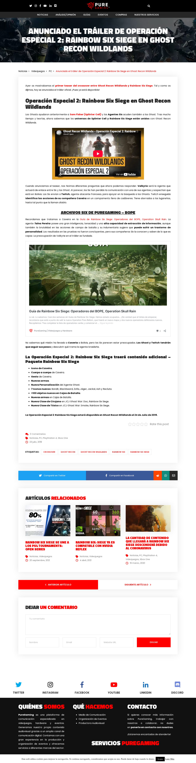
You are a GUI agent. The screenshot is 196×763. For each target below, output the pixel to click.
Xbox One (63, 438)
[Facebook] (42, 5)
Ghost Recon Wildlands (94, 452)
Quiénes (41, 706)
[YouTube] (46, 5)
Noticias (42, 14)
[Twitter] (32, 5)
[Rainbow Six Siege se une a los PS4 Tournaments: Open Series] (48, 520)
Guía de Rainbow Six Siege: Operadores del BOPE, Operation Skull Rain (123, 219)
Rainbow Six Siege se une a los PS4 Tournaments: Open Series (47, 546)
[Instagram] (37, 5)
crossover (49, 452)
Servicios (125, 743)
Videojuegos (45, 556)
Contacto (142, 706)
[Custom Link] (55, 5)
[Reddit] (158, 475)
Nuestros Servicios (146, 14)
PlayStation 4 (50, 438)
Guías (86, 14)
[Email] (173, 475)
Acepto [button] (160, 759)
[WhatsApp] (165, 475)
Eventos (103, 14)
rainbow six (118, 452)
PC (40, 438)
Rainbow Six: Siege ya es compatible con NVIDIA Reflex (95, 546)
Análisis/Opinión (66, 14)
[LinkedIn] (51, 5)
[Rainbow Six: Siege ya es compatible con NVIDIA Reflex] (99, 520)
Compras (121, 14)
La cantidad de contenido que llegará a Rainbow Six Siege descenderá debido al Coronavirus (147, 543)
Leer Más (169, 759)
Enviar (154, 642)
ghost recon (68, 452)
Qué (93, 706)
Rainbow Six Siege (139, 452)
